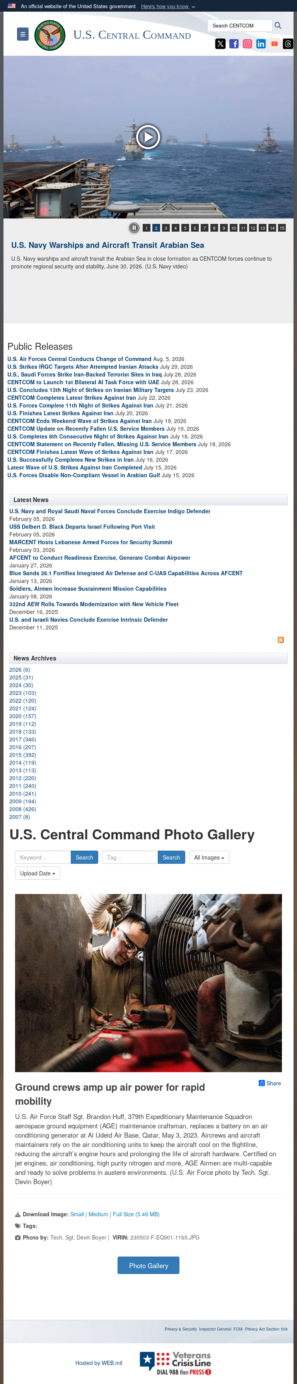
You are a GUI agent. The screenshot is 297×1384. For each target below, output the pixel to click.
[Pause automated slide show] (134, 227)
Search (84, 857)
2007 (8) (19, 816)
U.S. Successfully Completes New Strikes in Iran (70, 459)
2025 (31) (21, 677)
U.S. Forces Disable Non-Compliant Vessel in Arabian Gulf (83, 475)
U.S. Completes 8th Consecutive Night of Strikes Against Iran (88, 436)
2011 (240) (22, 785)
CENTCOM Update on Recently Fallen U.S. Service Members (86, 428)
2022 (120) (22, 700)
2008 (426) (22, 809)
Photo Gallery (148, 1265)
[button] (169, 6)
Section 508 (277, 1329)
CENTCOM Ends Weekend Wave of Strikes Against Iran (79, 421)
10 (233, 228)
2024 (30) (21, 685)
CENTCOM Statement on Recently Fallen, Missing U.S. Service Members (101, 444)
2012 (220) (22, 778)
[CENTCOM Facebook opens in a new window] (234, 43)
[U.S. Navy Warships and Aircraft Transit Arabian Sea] (148, 137)
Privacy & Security (181, 1329)
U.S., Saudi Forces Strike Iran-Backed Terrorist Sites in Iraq (84, 374)
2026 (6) (19, 669)
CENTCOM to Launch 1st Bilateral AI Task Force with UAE (83, 382)
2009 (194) (22, 801)
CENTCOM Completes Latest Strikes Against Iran (71, 397)
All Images (207, 857)
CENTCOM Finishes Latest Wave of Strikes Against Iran (80, 452)
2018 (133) (22, 731)
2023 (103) (22, 692)
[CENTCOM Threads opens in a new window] (288, 43)
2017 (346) (22, 739)
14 (272, 228)
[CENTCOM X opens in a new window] (220, 43)
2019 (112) (22, 723)
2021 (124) (22, 708)
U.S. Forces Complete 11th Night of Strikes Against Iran (80, 405)
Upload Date (36, 873)
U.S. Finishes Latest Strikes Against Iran (60, 413)
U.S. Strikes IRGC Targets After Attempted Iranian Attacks (83, 366)
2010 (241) (22, 793)
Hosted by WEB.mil (98, 1363)
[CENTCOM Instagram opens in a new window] (247, 43)
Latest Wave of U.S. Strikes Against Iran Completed (74, 467)
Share (273, 1083)
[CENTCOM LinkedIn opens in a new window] (261, 43)
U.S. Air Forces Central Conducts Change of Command (79, 359)
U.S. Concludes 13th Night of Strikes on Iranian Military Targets (90, 390)
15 (282, 228)
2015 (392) (22, 754)
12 (253, 228)
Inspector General (215, 1329)
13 (262, 228)
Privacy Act (255, 1329)
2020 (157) (22, 716)
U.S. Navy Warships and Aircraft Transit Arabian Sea (107, 244)
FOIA (238, 1329)
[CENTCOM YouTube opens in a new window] (274, 43)
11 (243, 228)
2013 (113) (22, 770)
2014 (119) (22, 762)
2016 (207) (22, 747)
